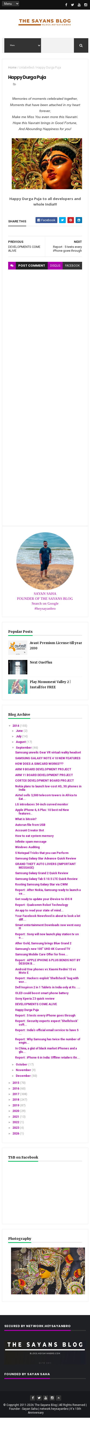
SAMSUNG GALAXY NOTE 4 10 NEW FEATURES (47, 758)
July (19, 736)
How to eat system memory (34, 836)
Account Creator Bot (29, 830)
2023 (16, 1127)
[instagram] (85, 5)
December (23, 1076)
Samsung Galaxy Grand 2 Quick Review (41, 873)
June (20, 731)
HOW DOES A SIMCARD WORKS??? (39, 763)
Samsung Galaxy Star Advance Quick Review (45, 858)
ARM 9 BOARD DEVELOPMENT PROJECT (43, 769)
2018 (16, 1099)
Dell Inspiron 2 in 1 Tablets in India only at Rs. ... (47, 987)
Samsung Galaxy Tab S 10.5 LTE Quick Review (46, 879)
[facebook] (66, 5)
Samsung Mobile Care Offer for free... (41, 954)
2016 (16, 1088)
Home (12, 67)
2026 (16, 1133)
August (21, 742)
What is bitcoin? (25, 819)
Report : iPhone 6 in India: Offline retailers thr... (47, 1057)
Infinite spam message (31, 841)
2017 (16, 1094)
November (24, 1070)
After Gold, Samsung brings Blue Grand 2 (43, 943)
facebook (72, 265)
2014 (16, 725)
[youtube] (79, 5)
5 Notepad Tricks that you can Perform (41, 853)
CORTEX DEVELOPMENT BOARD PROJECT (44, 780)
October (22, 1064)
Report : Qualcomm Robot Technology (41, 905)
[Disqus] (45, 330)
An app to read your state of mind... (39, 910)
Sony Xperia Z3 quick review (34, 998)
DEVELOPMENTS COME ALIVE (36, 1004)
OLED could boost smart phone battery (41, 993)
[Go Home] (58, 1398)
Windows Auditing (27, 847)
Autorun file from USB (30, 825)
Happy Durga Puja (27, 1010)
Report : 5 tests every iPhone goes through (45, 1015)
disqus (55, 265)
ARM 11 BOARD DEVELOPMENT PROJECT (44, 775)
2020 (16, 1111)
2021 (16, 1116)
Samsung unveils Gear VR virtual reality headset (48, 752)
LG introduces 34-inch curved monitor (41, 804)
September (24, 747)
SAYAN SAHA (45, 594)
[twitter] (72, 5)
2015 (16, 1083)
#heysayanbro (45, 608)
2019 (16, 1105)
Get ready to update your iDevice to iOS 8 (43, 899)
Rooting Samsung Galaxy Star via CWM (41, 884)
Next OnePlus (41, 662)
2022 (16, 1122)
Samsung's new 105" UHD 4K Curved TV (42, 949)
